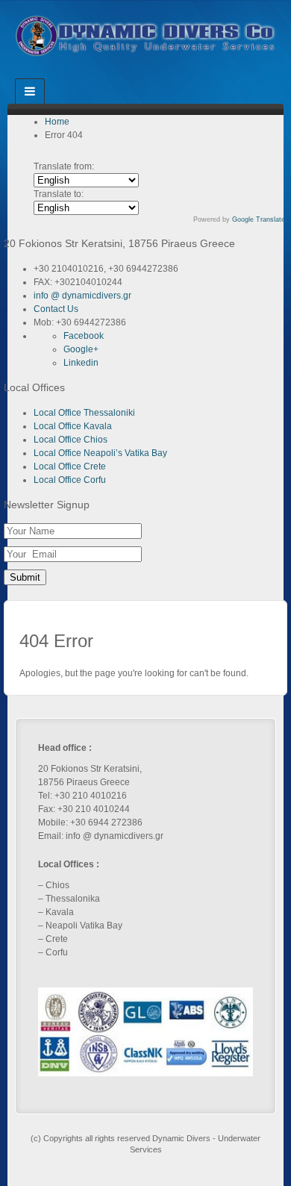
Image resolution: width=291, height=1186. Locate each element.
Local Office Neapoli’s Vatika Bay (100, 453)
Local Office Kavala (73, 426)
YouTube (166, 74)
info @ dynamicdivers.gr (82, 295)
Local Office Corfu (70, 480)
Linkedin (146, 74)
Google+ (125, 74)
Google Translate (258, 219)
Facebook (105, 74)
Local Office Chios (70, 439)
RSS (186, 74)
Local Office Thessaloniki (84, 413)
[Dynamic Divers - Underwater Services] (145, 35)
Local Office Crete (70, 466)
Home (57, 121)
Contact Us (56, 309)
